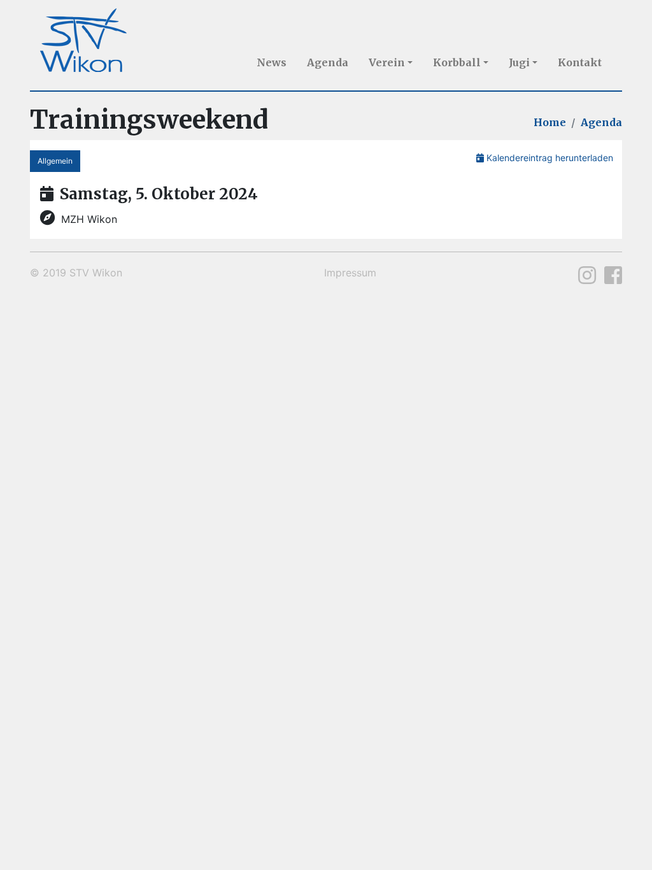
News (272, 62)
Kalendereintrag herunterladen (548, 157)
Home (550, 122)
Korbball (457, 62)
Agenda (327, 62)
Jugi (519, 62)
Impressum (350, 272)
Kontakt (580, 62)
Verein (387, 62)
